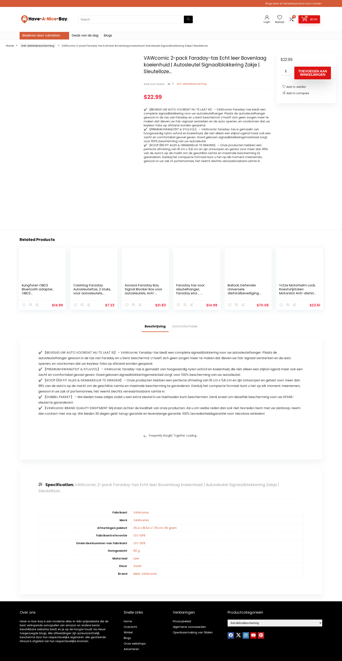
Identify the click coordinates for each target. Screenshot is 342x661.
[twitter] (238, 635)
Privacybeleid (182, 621)
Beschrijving (155, 326)
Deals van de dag (85, 35)
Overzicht (130, 627)
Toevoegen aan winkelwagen (312, 73)
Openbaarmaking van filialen (193, 632)
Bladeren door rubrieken (41, 35)
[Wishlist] (279, 17)
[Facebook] (231, 635)
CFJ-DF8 (139, 535)
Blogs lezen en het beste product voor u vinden (293, 3)
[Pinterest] (261, 635)
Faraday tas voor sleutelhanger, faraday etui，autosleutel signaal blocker (192, 293)
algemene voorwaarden (189, 627)
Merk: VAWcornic (145, 574)
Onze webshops (135, 644)
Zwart (137, 566)
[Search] (188, 19)
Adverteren (131, 649)
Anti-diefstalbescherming (37, 46)
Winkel (128, 632)
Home (10, 46)
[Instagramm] (246, 635)
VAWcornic (141, 512)
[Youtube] (253, 635)
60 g (136, 551)
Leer (136, 558)
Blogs (108, 35)
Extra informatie (185, 326)
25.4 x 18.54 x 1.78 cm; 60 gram (155, 528)
